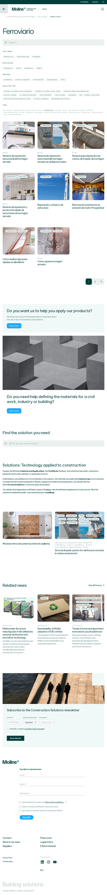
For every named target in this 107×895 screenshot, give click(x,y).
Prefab (46, 112)
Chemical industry (22, 79)
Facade (40, 110)
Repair (64, 112)
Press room (46, 837)
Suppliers (7, 846)
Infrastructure (23, 56)
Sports (39, 68)
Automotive (8, 79)
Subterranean (97, 112)
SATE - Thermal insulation (89, 95)
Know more (14, 326)
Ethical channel (48, 846)
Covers (33, 110)
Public (18, 68)
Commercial (8, 68)
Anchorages (7, 110)
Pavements (72, 95)
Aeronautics (9, 56)
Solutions (42, 17)
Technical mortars (41, 99)
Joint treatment (45, 95)
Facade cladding (10, 95)
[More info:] (42, 863)
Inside (64, 110)
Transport (36, 56)
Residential (28, 68)
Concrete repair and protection (76, 91)
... (3, 17)
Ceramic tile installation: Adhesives (18, 91)
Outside (22, 112)
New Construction (11, 112)
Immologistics (52, 79)
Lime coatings (60, 95)
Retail (63, 79)
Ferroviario (49, 110)
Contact (7, 837)
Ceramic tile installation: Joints (48, 91)
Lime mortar (72, 110)
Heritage (58, 110)
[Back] (4, 8)
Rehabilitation (55, 112)
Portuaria (39, 112)
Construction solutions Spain (21, 17)
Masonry (81, 110)
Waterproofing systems (61, 99)
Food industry (38, 79)
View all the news (95, 585)
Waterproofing (15, 114)
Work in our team (11, 842)
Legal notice (46, 842)
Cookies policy (8, 861)
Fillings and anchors (28, 95)
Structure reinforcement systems (17, 99)
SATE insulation (75, 112)
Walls (6, 114)
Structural (86, 112)
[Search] (6, 42)
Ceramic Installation (21, 110)
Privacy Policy (7, 858)
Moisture (89, 110)
